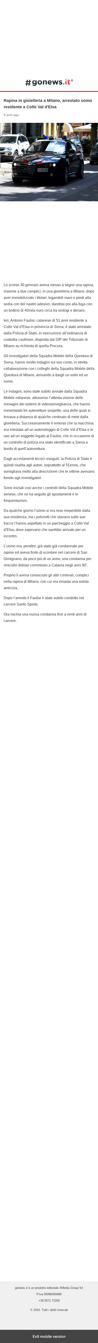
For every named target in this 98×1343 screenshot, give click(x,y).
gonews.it (49, 82)
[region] (49, 36)
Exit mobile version (49, 1336)
